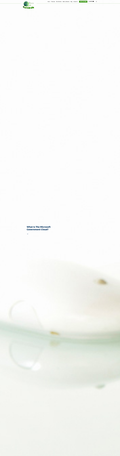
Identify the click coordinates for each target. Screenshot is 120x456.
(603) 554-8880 (83, 1)
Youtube (93, 1)
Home (49, 1)
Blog (71, 1)
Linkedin (91, 1)
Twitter (90, 1)
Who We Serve (59, 1)
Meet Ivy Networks (66, 1)
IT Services (53, 1)
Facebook (88, 1)
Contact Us (75, 1)
